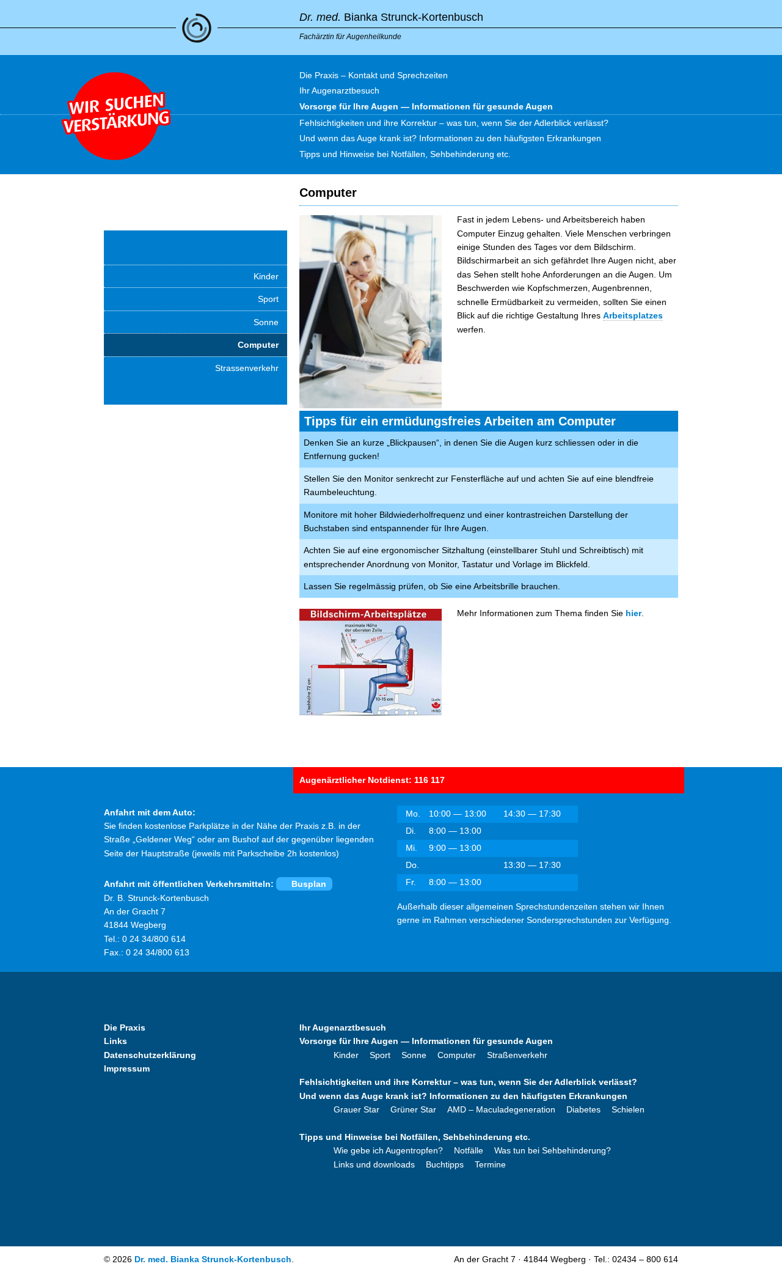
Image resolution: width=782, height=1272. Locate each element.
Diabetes (583, 1109)
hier (633, 613)
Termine (490, 1164)
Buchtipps (445, 1164)
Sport (268, 299)
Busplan (308, 884)
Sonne (266, 322)
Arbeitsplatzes (633, 315)
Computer (258, 345)
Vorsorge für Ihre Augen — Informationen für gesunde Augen (426, 1041)
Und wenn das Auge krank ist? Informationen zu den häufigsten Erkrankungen (463, 1096)
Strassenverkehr (247, 368)
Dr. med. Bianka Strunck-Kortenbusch (212, 1259)
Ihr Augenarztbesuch (342, 1027)
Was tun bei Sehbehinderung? (552, 1150)
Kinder (266, 276)
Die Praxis (124, 1027)
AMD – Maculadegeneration (501, 1109)
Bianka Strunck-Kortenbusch (391, 17)
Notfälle (468, 1150)
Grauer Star (356, 1109)
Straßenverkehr (517, 1055)
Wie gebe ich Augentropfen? (388, 1150)
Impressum (127, 1068)
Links (115, 1041)
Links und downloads (374, 1164)
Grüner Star (413, 1109)
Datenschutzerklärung (150, 1055)
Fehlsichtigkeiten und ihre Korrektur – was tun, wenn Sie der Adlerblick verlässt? (468, 1082)
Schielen (628, 1109)
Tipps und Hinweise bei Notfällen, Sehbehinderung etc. (414, 1137)
